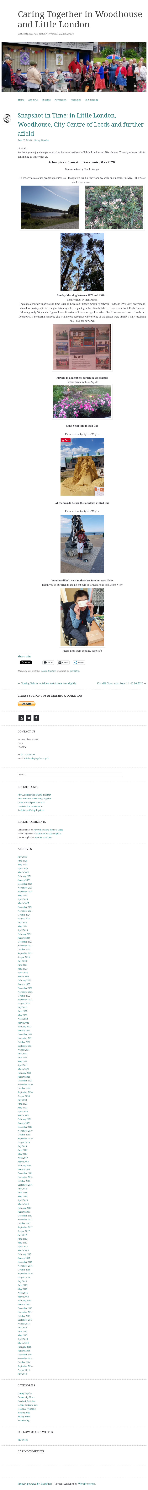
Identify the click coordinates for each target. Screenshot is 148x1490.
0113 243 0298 (28, 754)
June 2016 (22, 1284)
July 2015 (22, 1327)
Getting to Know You (28, 1404)
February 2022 (24, 1026)
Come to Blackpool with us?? (31, 802)
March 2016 (23, 1296)
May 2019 (22, 1153)
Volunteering (91, 99)
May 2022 (22, 1014)
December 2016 (25, 1261)
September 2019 (25, 1138)
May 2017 (22, 1242)
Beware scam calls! (44, 837)
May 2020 (22, 1107)
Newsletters (60, 99)
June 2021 (22, 1057)
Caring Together (41, 140)
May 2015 (22, 1335)
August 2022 (24, 1003)
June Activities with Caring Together (34, 798)
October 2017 (24, 1223)
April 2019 (23, 1157)
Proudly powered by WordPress (35, 1483)
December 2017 (25, 1215)
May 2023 (22, 968)
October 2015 (24, 1315)
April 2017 (23, 1246)
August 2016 (24, 1277)
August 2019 (24, 1142)
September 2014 (25, 1366)
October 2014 (24, 1362)
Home (21, 99)
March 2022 (23, 1022)
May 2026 (22, 864)
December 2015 (25, 1308)
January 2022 (24, 1030)
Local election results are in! (30, 806)
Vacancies (75, 99)
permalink (74, 670)
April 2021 (23, 1065)
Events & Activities (26, 1400)
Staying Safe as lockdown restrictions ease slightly (47, 683)
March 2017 (23, 1250)
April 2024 (23, 930)
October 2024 (24, 914)
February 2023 (24, 980)
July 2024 (22, 922)
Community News (26, 1397)
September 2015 (25, 1319)
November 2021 (25, 1038)
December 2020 (25, 1080)
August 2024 (24, 918)
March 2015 (23, 1342)
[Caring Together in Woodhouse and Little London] (74, 67)
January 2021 (24, 1076)
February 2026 (24, 876)
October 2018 (24, 1180)
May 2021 (22, 1061)
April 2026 (23, 868)
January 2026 (24, 879)
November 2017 (25, 1219)
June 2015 (22, 1331)
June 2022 (22, 1011)
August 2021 (24, 1049)
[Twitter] (28, 719)
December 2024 (25, 906)
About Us (33, 99)
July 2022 (22, 1007)
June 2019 (22, 1149)
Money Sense (24, 1416)
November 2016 (25, 1265)
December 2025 (25, 883)
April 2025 (23, 899)
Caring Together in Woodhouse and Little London (80, 19)
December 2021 (25, 1034)
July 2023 (22, 960)
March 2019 (23, 1161)
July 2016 (22, 1281)
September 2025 (25, 891)
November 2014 (25, 1358)
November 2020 (25, 1084)
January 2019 (24, 1169)
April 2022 (23, 1018)
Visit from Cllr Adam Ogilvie (47, 833)
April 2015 (23, 1338)
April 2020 (23, 1111)
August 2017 (24, 1230)
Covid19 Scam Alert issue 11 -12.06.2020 (121, 683)
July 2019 (22, 1146)
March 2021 (23, 1068)
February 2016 (24, 1300)
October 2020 (24, 1088)
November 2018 (25, 1176)
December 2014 (25, 1354)
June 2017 (22, 1238)
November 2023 (25, 945)
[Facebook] (36, 719)
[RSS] (21, 719)
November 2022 (25, 991)
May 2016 (22, 1288)
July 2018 (22, 1188)
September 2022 (25, 999)
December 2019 (25, 1126)
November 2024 (25, 910)
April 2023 (23, 972)
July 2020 (22, 1099)
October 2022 (24, 995)
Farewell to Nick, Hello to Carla (48, 829)
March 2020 (23, 1115)
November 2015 (25, 1311)
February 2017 (24, 1254)
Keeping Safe (24, 1412)
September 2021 (25, 1045)
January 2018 (24, 1211)
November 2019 (25, 1130)
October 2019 (24, 1134)
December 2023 (25, 941)
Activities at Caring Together (31, 810)
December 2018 (25, 1173)
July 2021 (22, 1053)
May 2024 (22, 926)
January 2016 (24, 1304)
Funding (46, 99)
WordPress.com (86, 1483)
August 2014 (24, 1369)
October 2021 (24, 1041)
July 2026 (22, 856)
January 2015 (24, 1350)
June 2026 (22, 860)
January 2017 (24, 1257)
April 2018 (23, 1200)
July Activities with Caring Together (34, 794)
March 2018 (23, 1203)
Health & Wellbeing (27, 1408)
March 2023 (23, 976)
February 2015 (24, 1346)
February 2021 (24, 1072)
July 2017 (22, 1234)
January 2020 (24, 1122)
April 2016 (23, 1292)
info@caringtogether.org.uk (36, 758)
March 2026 (23, 872)
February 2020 (24, 1119)
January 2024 (24, 937)
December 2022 (25, 987)
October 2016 (24, 1269)
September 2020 (25, 1092)
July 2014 (22, 1373)
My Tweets (23, 1439)
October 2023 (24, 949)
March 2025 (23, 903)
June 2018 (22, 1192)
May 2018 (22, 1196)
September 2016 (25, 1273)
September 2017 (25, 1227)
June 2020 (22, 1103)
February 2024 (24, 933)
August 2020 (24, 1095)
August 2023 (24, 957)
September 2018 (25, 1184)
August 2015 (24, 1323)
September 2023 (25, 953)
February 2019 (24, 1165)
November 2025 (25, 887)
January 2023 (24, 984)
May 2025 (22, 895)
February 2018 (24, 1207)
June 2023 (22, 964)
